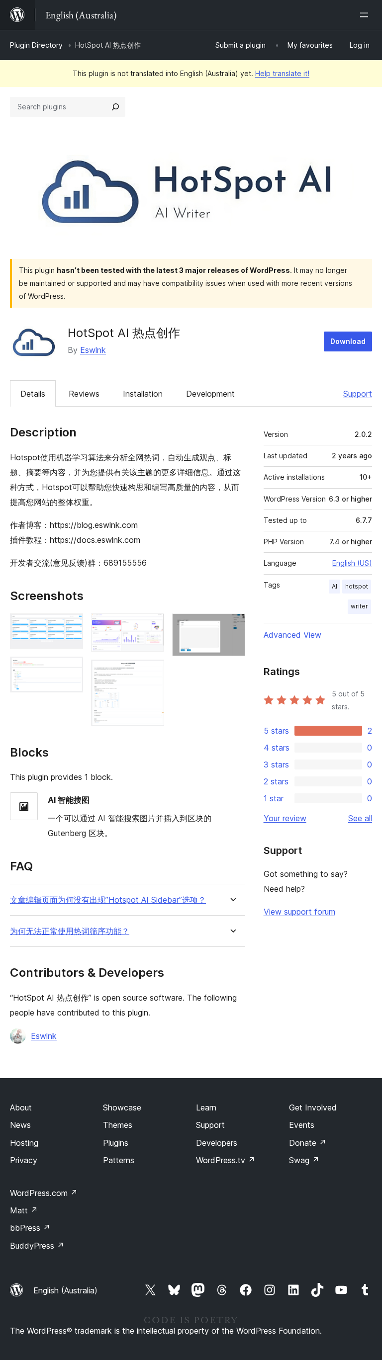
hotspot (356, 586)
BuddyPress (37, 1246)
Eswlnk (93, 350)
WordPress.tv (225, 1160)
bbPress (30, 1228)
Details (32, 394)
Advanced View (292, 635)
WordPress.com (44, 1193)
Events (301, 1125)
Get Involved (313, 1107)
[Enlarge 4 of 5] (151, 673)
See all (360, 818)
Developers (216, 1143)
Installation (143, 394)
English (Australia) (65, 1290)
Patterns (118, 1160)
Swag (304, 1160)
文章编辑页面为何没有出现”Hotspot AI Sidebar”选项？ (108, 900)
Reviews (84, 394)
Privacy (23, 1160)
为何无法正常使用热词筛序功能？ (69, 931)
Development (210, 394)
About (21, 1107)
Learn (206, 1107)
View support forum (299, 912)
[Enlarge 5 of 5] (232, 627)
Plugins (115, 1143)
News (20, 1125)
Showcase (122, 1107)
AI (334, 586)
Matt (24, 1210)
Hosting (24, 1143)
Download (348, 341)
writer (359, 606)
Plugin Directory (36, 45)
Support (357, 394)
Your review (285, 818)
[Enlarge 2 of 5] (70, 670)
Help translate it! (282, 73)
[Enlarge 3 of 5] (151, 627)
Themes (117, 1125)
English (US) (352, 563)
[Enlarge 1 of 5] (70, 627)
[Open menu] (366, 15)
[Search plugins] (115, 107)
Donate (307, 1143)
